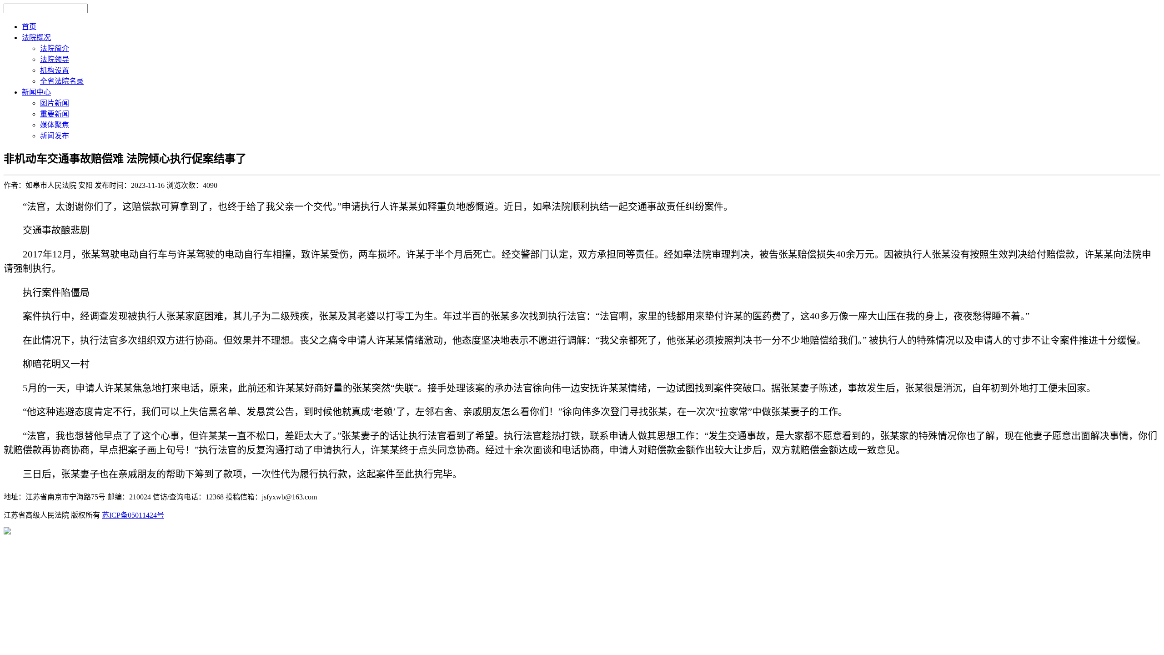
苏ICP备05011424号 (133, 515)
